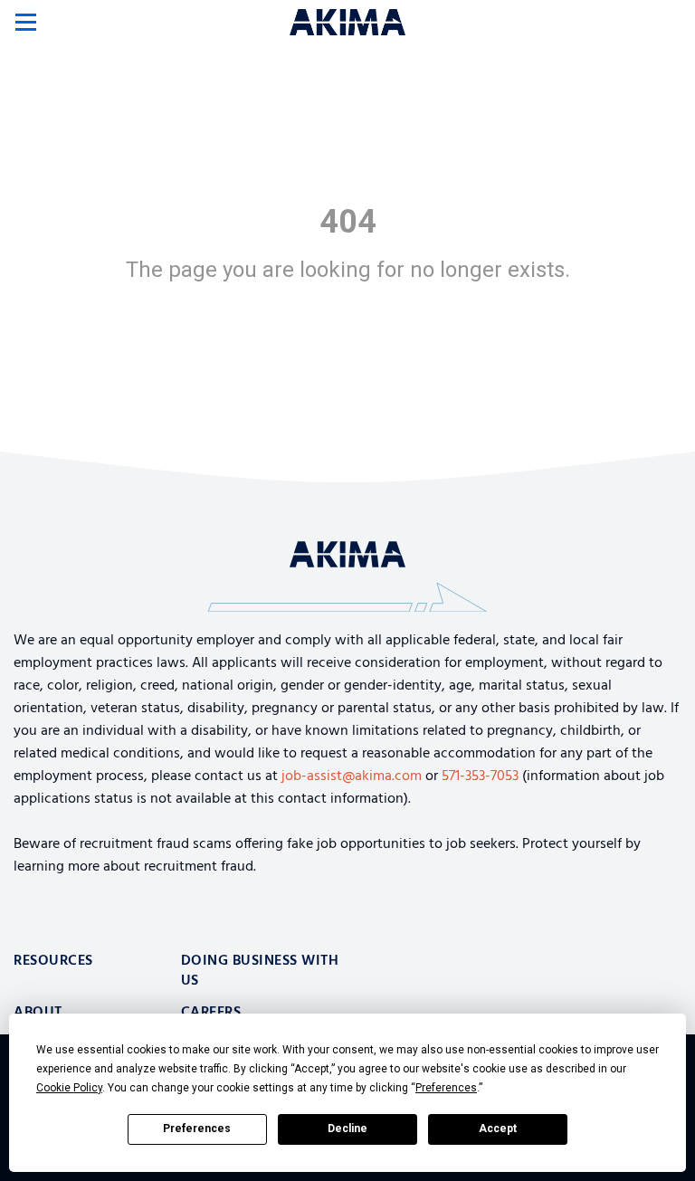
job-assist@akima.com (351, 776)
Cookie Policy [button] (69, 1087)
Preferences (197, 1128)
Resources (53, 961)
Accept (498, 1128)
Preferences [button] (446, 1087)
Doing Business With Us (260, 971)
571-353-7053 (480, 776)
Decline (347, 1128)
